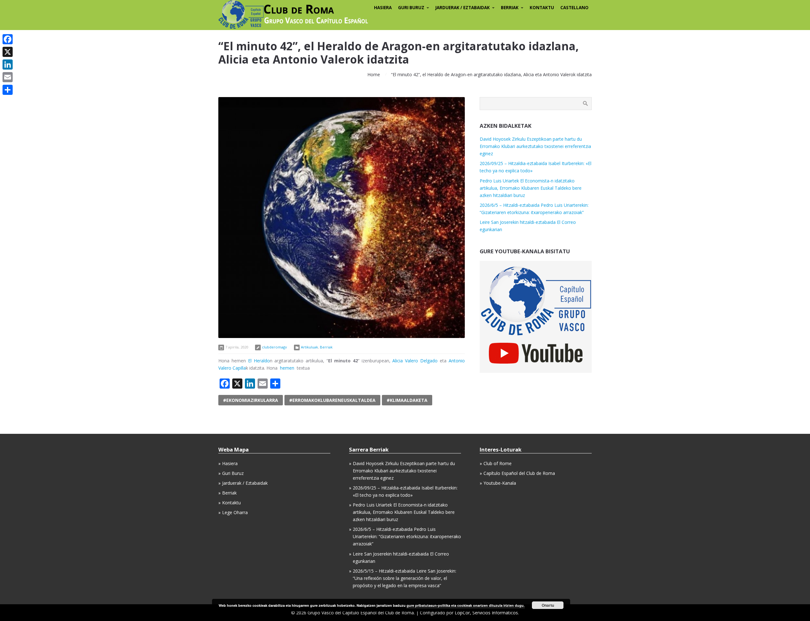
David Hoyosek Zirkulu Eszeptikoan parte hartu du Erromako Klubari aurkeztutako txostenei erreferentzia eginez (535, 146)
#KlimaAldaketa (407, 400)
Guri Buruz (233, 473)
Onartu (548, 605)
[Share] (7, 89)
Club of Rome (497, 463)
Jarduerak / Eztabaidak (245, 483)
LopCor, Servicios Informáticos (486, 613)
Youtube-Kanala (499, 483)
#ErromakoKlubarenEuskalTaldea (332, 400)
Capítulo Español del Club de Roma (519, 473)
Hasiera (230, 463)
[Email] (7, 77)
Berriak (326, 347)
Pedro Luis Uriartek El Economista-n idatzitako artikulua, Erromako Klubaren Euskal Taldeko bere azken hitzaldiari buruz (531, 188)
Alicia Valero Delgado (415, 361)
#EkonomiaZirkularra (250, 400)
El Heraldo (259, 361)
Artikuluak (309, 347)
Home (373, 74)
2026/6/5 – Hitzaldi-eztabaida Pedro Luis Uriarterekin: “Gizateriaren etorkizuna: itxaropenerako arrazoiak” (407, 536)
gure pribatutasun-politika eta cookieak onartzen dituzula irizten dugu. (466, 605)
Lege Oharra (235, 512)
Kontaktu (231, 503)
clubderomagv (274, 347)
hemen (287, 368)
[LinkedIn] (7, 64)
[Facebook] (7, 39)
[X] (7, 52)
